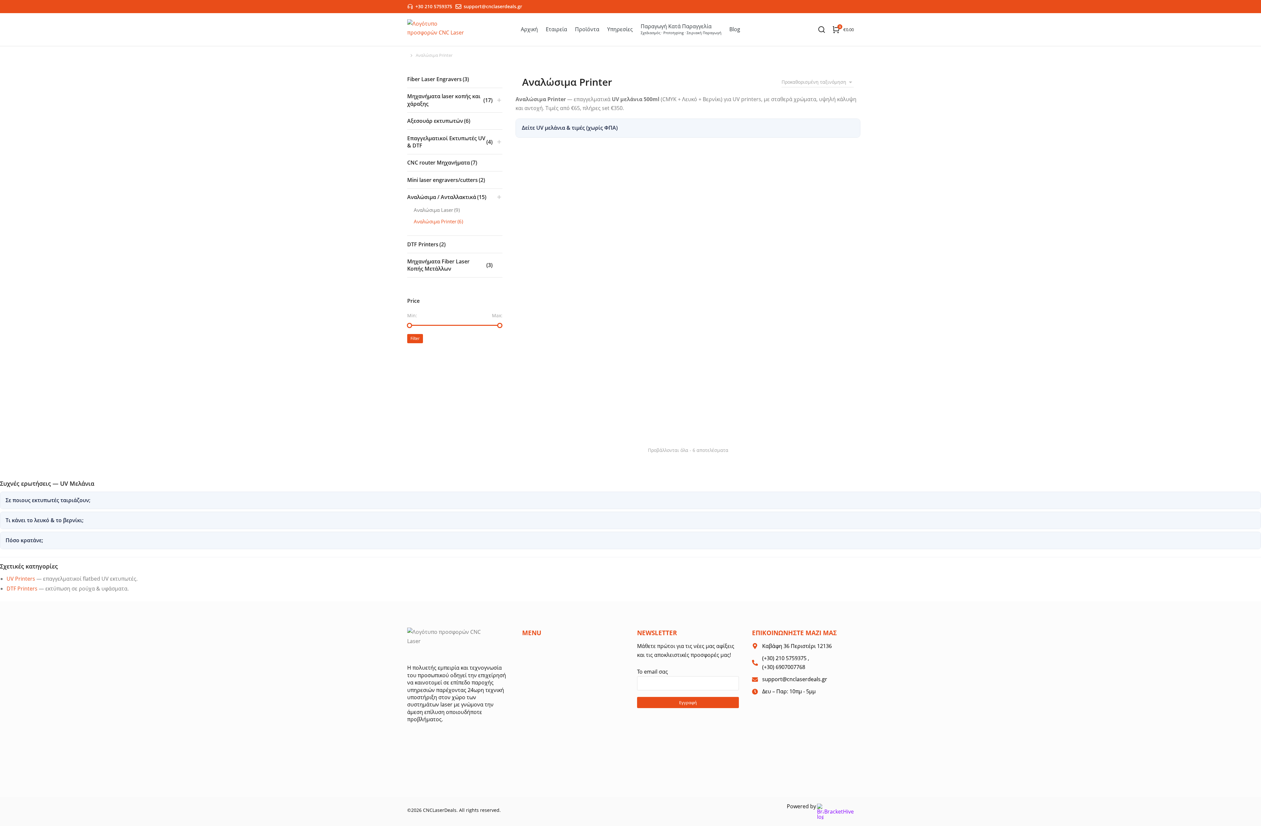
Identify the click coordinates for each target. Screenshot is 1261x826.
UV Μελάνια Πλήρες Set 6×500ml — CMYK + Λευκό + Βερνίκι (800, 385)
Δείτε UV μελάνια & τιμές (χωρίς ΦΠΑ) (570, 127)
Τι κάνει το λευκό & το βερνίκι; (44, 520)
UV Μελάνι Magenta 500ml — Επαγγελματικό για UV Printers (787, 269)
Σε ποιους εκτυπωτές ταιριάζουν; (48, 500)
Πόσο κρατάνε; (24, 540)
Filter (415, 338)
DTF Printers (22, 588)
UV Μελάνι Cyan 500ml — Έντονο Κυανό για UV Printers (685, 269)
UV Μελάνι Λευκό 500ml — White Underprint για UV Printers (563, 417)
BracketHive (839, 811)
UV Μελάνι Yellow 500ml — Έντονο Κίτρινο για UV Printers (678, 417)
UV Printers (21, 578)
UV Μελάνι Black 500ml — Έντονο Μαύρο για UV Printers (574, 269)
